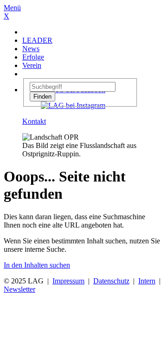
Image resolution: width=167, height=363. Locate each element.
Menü (12, 8)
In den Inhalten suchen (37, 265)
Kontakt (34, 121)
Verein (31, 65)
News (30, 49)
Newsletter (19, 289)
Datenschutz (111, 281)
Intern (146, 281)
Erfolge (33, 57)
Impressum (68, 281)
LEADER (37, 40)
